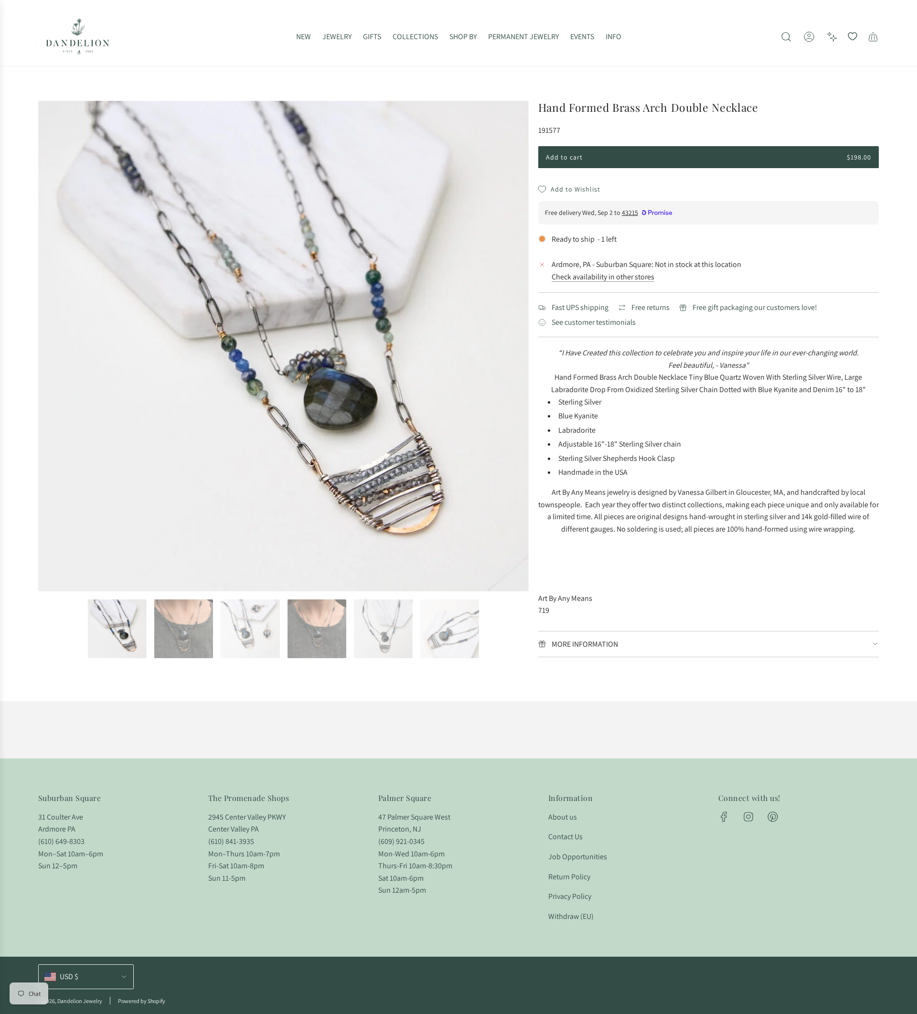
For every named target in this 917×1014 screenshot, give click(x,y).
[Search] (786, 36)
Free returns (650, 307)
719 (543, 610)
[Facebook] (724, 816)
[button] (48, 346)
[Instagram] (748, 816)
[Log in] (809, 36)
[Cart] (873, 36)
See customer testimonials (594, 322)
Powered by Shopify (141, 1000)
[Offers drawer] (832, 36)
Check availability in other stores (603, 277)
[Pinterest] (772, 816)
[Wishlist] (852, 36)
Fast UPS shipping (580, 307)
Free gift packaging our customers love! (755, 307)
